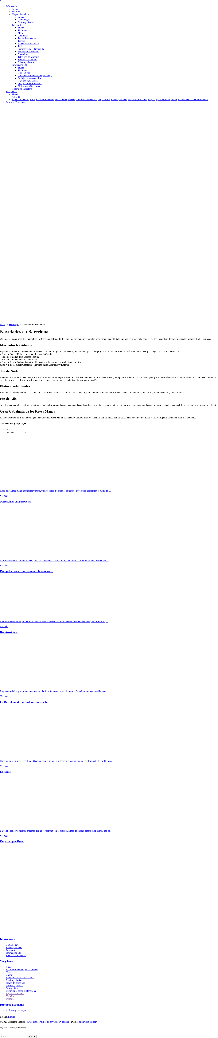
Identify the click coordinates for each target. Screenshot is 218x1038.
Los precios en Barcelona (30, 83)
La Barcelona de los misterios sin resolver (25, 702)
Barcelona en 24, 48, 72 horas (96, 99)
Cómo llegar (23, 19)
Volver (15, 9)
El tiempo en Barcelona (29, 86)
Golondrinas (23, 54)
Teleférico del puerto (27, 59)
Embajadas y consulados (29, 78)
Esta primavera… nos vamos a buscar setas (26, 571)
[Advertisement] (89, 890)
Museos (71, 99)
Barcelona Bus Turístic (28, 43)
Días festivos (24, 73)
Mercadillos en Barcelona (15, 501)
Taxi (20, 46)
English (11, 1017)
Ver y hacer (11, 91)
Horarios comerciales (28, 81)
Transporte (11, 950)
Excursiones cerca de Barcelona (193, 99)
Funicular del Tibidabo (28, 51)
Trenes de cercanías (27, 38)
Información (11, 6)
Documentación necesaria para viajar (35, 75)
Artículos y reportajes (16, 1010)
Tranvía (21, 41)
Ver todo (16, 11)
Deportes (10, 999)
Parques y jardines (156, 99)
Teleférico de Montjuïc (28, 57)
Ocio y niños (171, 99)
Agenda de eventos (15, 993)
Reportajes (14, 324)
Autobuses (23, 35)
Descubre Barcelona (15, 102)
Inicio (2, 324)
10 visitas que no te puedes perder (51, 99)
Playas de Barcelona (137, 99)
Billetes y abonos (26, 62)
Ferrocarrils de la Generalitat (31, 49)
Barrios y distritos (26, 22)
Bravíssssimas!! (9, 632)
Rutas (32, 99)
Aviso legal (32, 1022)
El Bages (5, 771)
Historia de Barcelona (16, 955)
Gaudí (79, 99)
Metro (20, 33)
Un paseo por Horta (12, 841)
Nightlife (10, 996)
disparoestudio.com (88, 1022)
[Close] (1, 1034)
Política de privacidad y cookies (54, 1022)
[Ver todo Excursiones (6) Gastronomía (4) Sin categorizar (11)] (16, 432)
